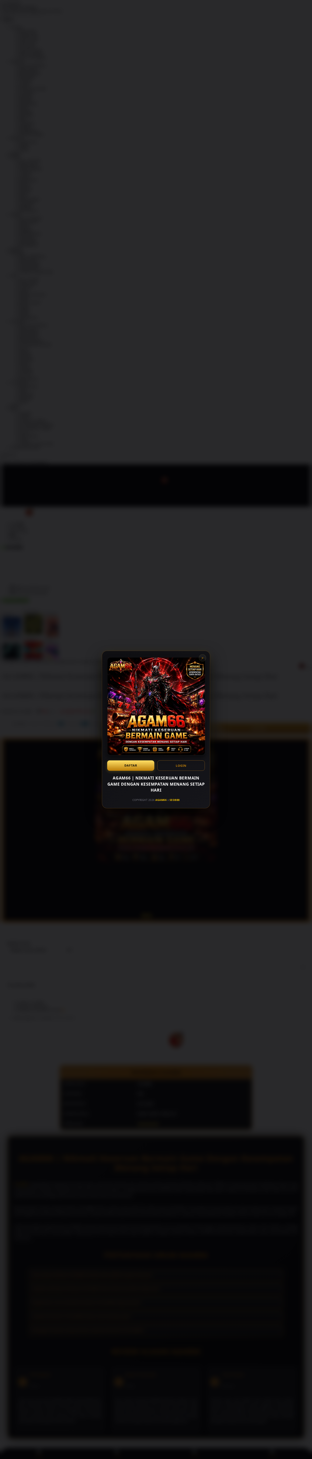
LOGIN (181, 766)
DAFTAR (130, 765)
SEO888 (175, 800)
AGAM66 (161, 800)
